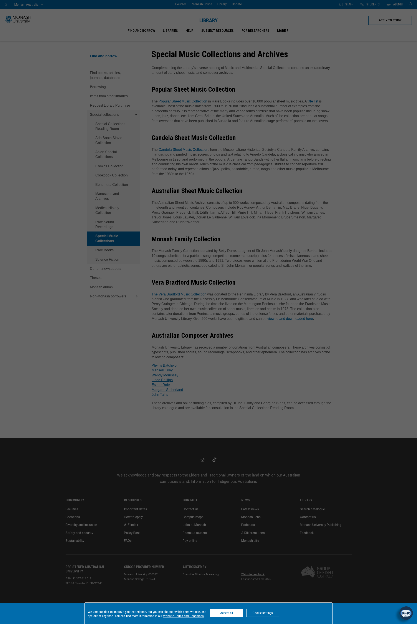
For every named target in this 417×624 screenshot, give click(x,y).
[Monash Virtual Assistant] (406, 613)
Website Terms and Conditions (183, 616)
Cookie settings (263, 613)
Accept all (226, 613)
